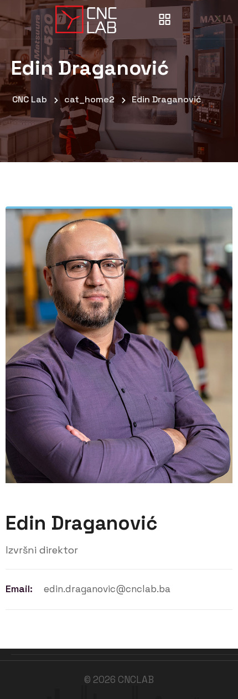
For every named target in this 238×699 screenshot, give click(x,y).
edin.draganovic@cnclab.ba (107, 589)
